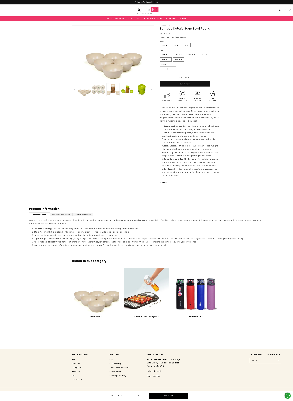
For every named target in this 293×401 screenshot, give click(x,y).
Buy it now (185, 84)
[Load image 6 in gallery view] (127, 89)
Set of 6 (165, 54)
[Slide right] (151, 89)
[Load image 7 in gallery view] (141, 89)
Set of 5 (178, 54)
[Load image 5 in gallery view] (113, 89)
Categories (77, 368)
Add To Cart (168, 396)
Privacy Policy (115, 364)
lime (176, 45)
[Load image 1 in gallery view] (84, 89)
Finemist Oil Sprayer (145, 316)
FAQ (111, 359)
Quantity (163, 65)
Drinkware (195, 316)
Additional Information (61, 215)
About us (76, 372)
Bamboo (95, 316)
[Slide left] (74, 89)
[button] (290, 10)
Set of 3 (205, 54)
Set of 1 (178, 59)
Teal (186, 45)
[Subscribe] (278, 360)
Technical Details (39, 215)
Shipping (163, 37)
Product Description (83, 215)
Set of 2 (165, 59)
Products (76, 364)
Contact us (77, 380)
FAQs (74, 376)
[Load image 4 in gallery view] (98, 89)
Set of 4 (191, 54)
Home (74, 359)
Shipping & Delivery (118, 376)
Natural (165, 45)
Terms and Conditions (119, 368)
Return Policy (115, 372)
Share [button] (164, 182)
